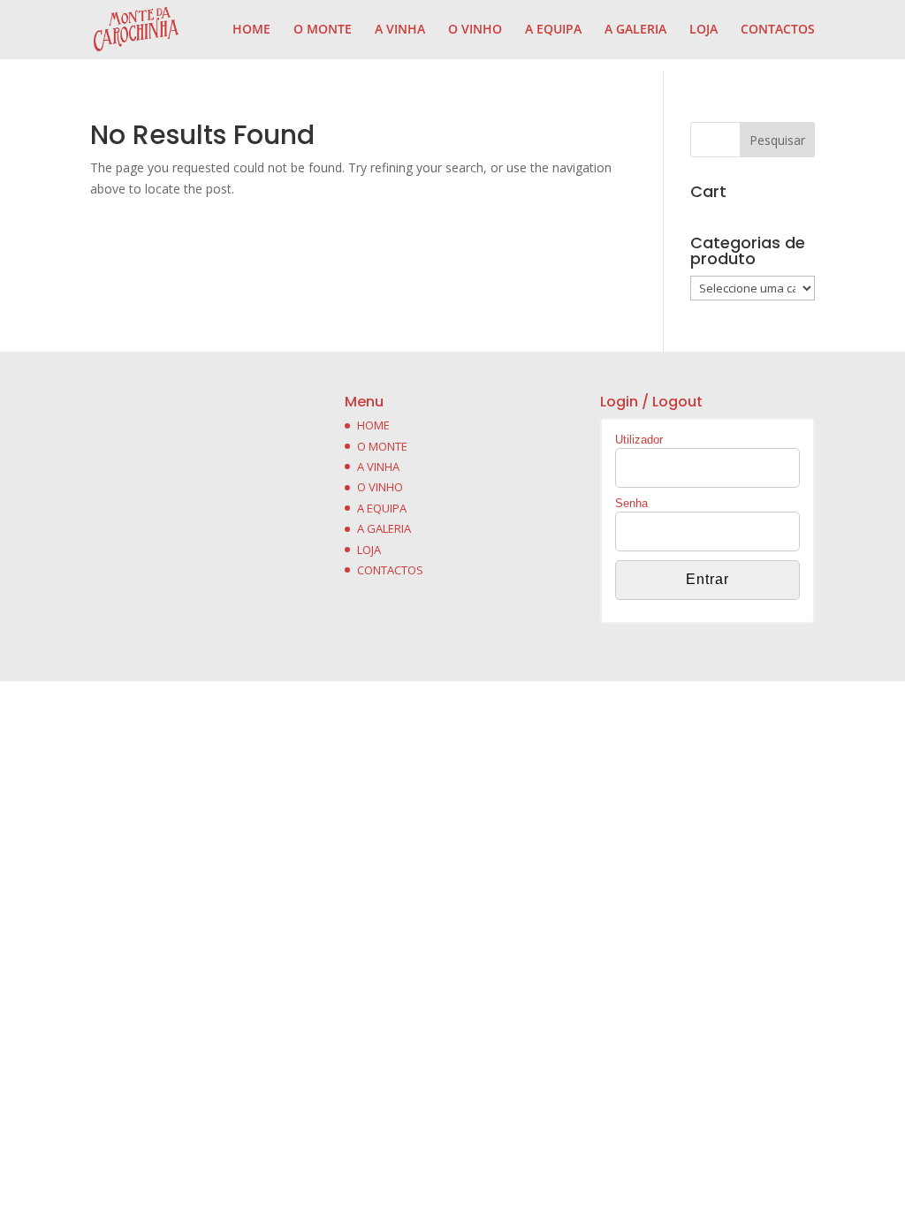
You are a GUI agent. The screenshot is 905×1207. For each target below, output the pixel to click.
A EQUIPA (553, 30)
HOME (251, 30)
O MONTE (322, 30)
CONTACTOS (778, 30)
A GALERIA (635, 30)
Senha (631, 503)
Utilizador (639, 439)
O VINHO (475, 30)
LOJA (703, 30)
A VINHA (400, 30)
